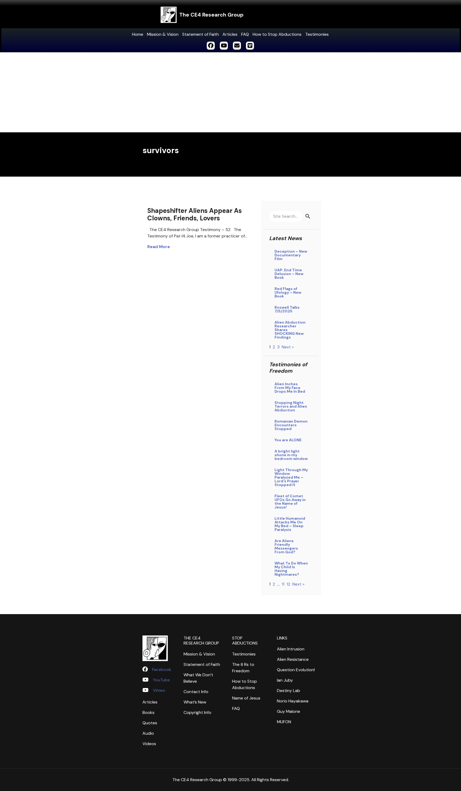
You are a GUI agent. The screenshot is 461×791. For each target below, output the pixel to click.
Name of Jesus (246, 698)
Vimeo (159, 690)
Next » (288, 347)
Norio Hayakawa (292, 701)
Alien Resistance (293, 659)
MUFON (284, 722)
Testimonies (317, 34)
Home (137, 34)
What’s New (195, 702)
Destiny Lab (288, 690)
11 (283, 584)
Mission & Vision (162, 34)
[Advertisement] (230, 92)
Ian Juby (285, 680)
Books (148, 712)
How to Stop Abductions (277, 34)
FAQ (245, 34)
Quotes (149, 723)
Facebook (161, 669)
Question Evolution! (296, 670)
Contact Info (196, 691)
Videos (149, 743)
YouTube (161, 680)
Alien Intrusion (290, 649)
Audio (148, 733)
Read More (158, 246)
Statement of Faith (200, 34)
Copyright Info (197, 712)
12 (288, 584)
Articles (229, 34)
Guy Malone (288, 711)
